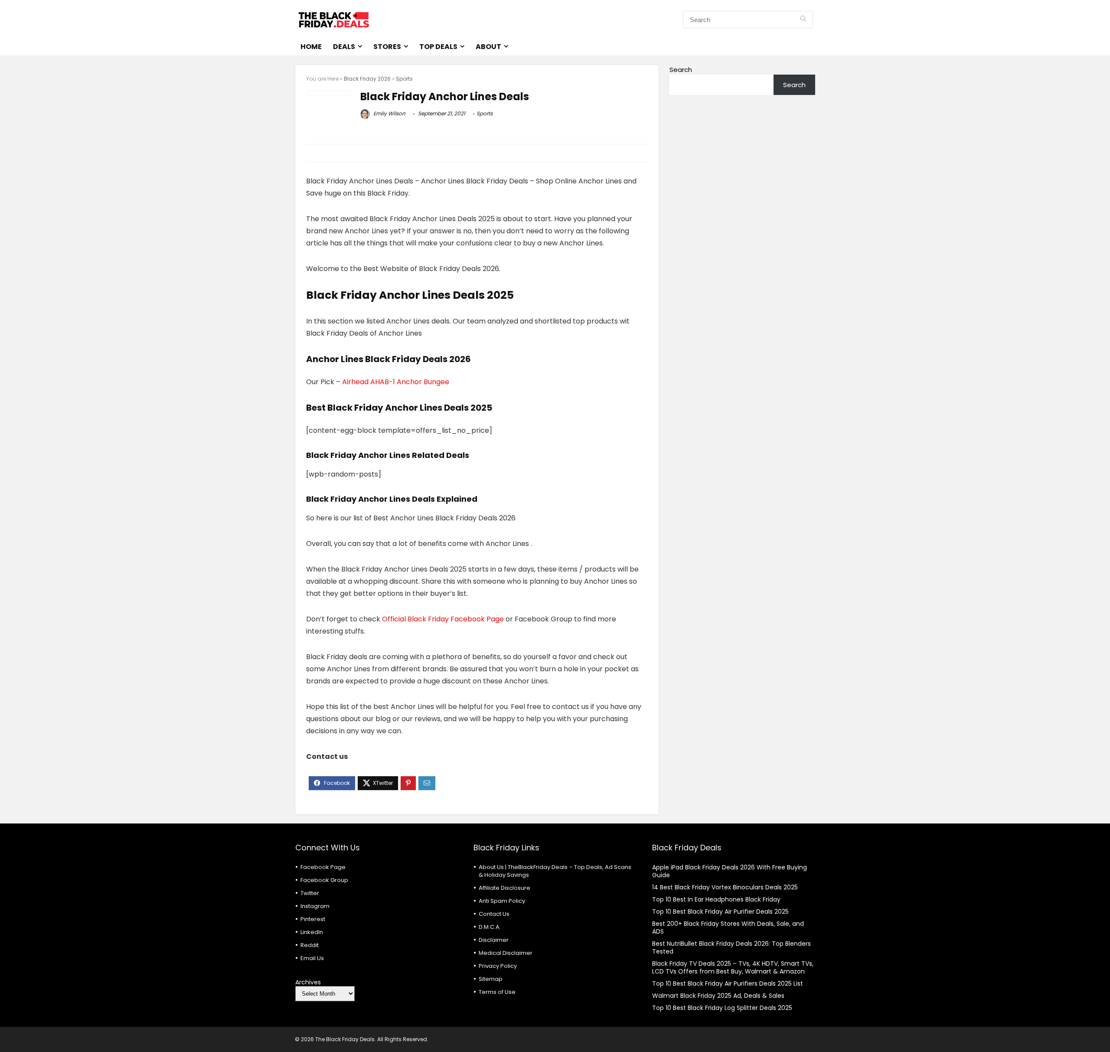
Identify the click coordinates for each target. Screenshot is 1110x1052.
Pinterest (312, 919)
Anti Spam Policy (502, 901)
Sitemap (491, 979)
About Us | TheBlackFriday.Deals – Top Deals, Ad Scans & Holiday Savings (555, 871)
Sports (404, 78)
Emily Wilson (388, 113)
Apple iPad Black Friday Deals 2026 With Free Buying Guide (729, 871)
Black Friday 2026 (367, 78)
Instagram (315, 906)
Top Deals (438, 47)
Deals (344, 47)
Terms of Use (497, 992)
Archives (308, 982)
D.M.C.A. (490, 927)
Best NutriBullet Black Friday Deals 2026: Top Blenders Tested (731, 947)
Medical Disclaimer (505, 953)
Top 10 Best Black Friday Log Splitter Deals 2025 (722, 1007)
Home (311, 47)
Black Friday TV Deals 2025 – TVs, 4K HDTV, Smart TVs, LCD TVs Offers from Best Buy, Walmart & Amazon (732, 967)
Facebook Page (323, 867)
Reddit (309, 945)
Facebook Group (324, 880)
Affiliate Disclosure (504, 888)
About (488, 47)
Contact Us (494, 914)
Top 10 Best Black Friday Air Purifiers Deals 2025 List (727, 983)
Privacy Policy (498, 966)
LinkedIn (311, 932)
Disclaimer (494, 940)
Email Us (312, 958)
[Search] (803, 19)
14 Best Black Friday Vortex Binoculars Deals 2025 (725, 887)
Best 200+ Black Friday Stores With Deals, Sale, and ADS (728, 927)
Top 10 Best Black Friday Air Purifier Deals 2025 (720, 911)
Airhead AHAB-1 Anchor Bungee (395, 382)
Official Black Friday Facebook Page (443, 619)
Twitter (309, 893)
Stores (387, 47)
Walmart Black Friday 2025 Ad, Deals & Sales (718, 995)
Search (680, 69)
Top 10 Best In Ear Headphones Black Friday (716, 899)
